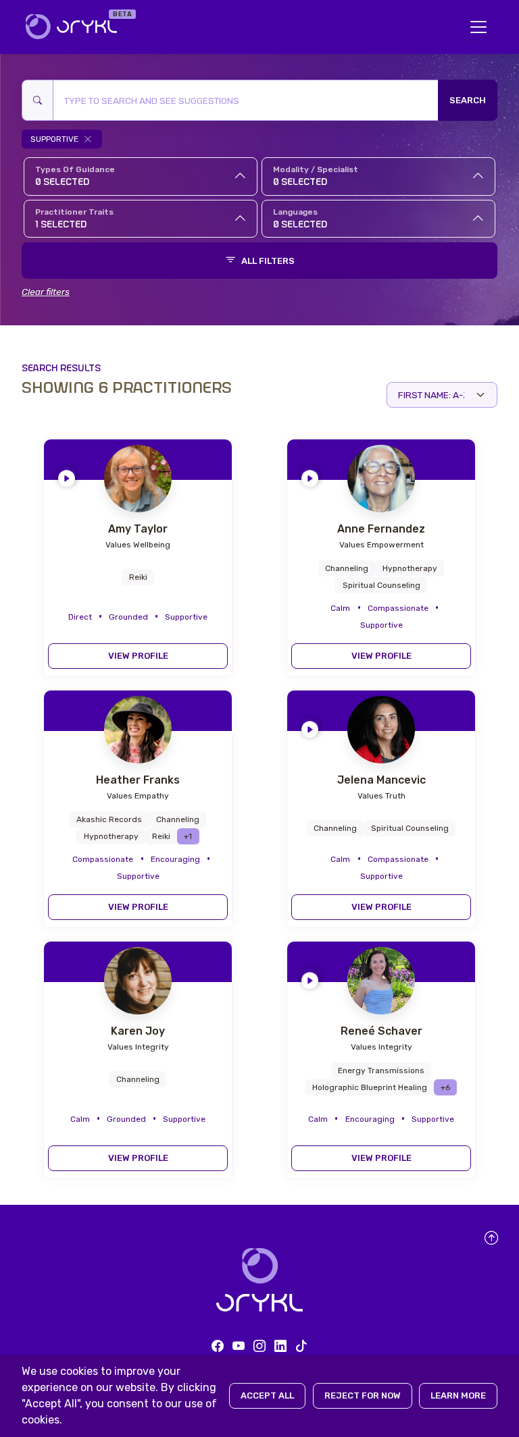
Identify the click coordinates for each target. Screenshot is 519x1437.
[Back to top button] (491, 1238)
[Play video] (66, 475)
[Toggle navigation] (478, 26)
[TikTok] (301, 1345)
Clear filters (46, 291)
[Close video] (212, 454)
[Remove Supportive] (87, 139)
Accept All (267, 1395)
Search (467, 100)
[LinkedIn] (280, 1345)
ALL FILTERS (268, 261)
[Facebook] (218, 1345)
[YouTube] (238, 1345)
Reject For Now (362, 1395)
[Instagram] (259, 1345)
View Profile (138, 656)
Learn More (458, 1395)
